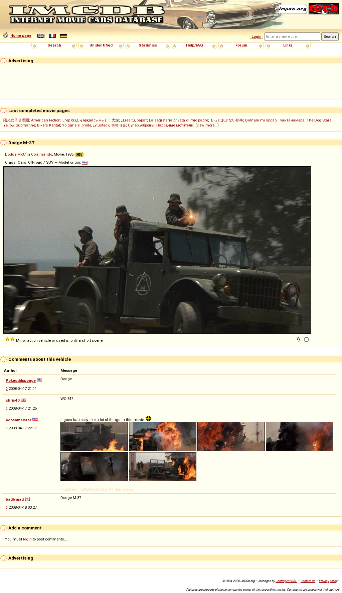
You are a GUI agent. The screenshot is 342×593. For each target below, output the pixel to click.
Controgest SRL (286, 581)
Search (54, 45)
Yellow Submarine (19, 125)
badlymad (15, 499)
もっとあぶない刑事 (226, 120)
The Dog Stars (319, 120)
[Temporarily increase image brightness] (300, 338)
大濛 (115, 120)
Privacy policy (328, 581)
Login (256, 36)
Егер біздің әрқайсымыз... (86, 120)
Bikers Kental (48, 125)
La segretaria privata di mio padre (178, 120)
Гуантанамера (292, 120)
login (27, 539)
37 (24, 154)
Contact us (308, 581)
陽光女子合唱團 (16, 120)
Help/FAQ (194, 45)
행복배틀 (118, 125)
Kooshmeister (18, 420)
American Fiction (45, 120)
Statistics (148, 45)
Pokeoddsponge (21, 380)
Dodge (10, 154)
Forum (241, 45)
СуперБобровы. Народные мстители (160, 125)
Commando (41, 154)
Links (288, 45)
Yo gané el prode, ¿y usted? (85, 125)
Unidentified (101, 45)
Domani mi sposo (261, 120)
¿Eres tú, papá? (134, 120)
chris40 (13, 400)
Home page (20, 35)
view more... (207, 125)
